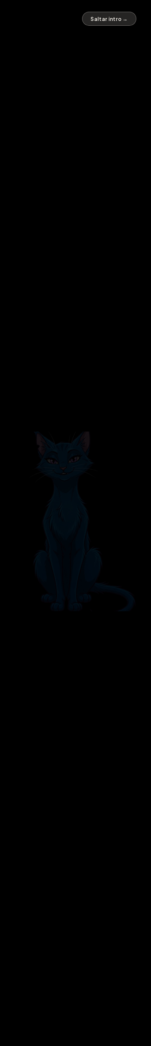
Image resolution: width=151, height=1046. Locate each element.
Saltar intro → (109, 19)
